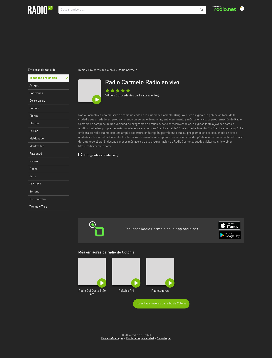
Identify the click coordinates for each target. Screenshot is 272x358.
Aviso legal (164, 338)
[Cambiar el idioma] (242, 8)
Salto (32, 176)
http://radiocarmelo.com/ (101, 155)
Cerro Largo (37, 100)
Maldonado (36, 138)
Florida (34, 123)
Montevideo (36, 146)
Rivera (33, 161)
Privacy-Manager (112, 338)
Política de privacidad (140, 338)
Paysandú (35, 153)
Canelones (36, 93)
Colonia (34, 108)
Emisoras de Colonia (101, 70)
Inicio (81, 70)
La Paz (33, 131)
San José (35, 184)
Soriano (34, 191)
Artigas (34, 85)
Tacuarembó (37, 199)
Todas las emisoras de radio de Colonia (161, 303)
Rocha (33, 169)
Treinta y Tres (38, 206)
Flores (33, 116)
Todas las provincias (43, 78)
